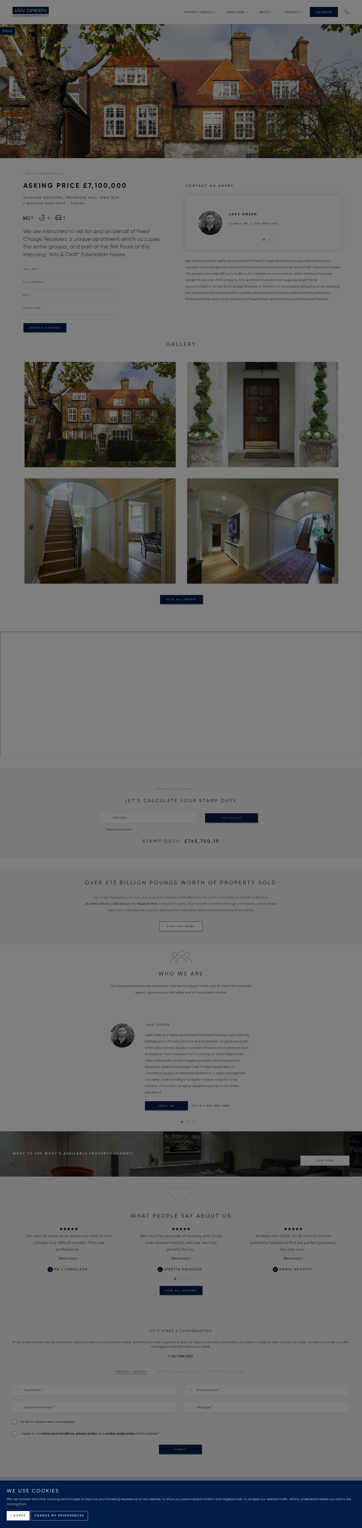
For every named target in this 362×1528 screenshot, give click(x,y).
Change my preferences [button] (59, 1515)
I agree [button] (18, 1515)
